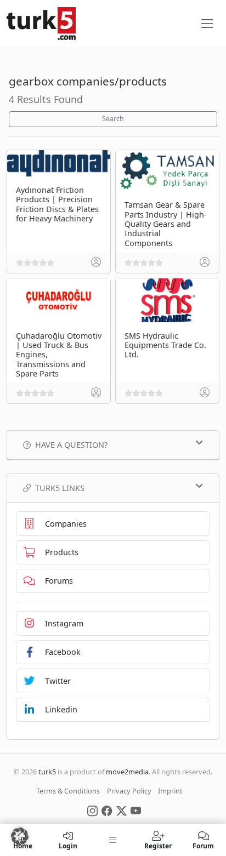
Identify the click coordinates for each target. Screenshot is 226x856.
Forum (203, 845)
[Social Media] (92, 810)
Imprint (170, 791)
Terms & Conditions (68, 791)
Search (113, 118)
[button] (19, 836)
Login (68, 845)
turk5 (47, 772)
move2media (127, 772)
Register (158, 845)
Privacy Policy (129, 791)
